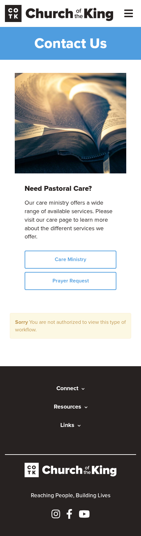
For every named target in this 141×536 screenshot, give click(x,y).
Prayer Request (70, 280)
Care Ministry (70, 259)
